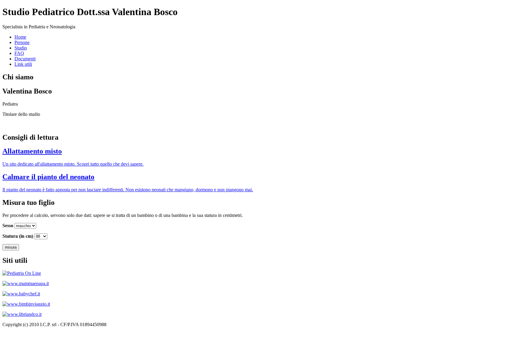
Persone (22, 42)
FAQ (19, 53)
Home (20, 37)
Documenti (25, 58)
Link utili (23, 64)
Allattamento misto (32, 151)
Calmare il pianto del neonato (48, 177)
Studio (20, 47)
